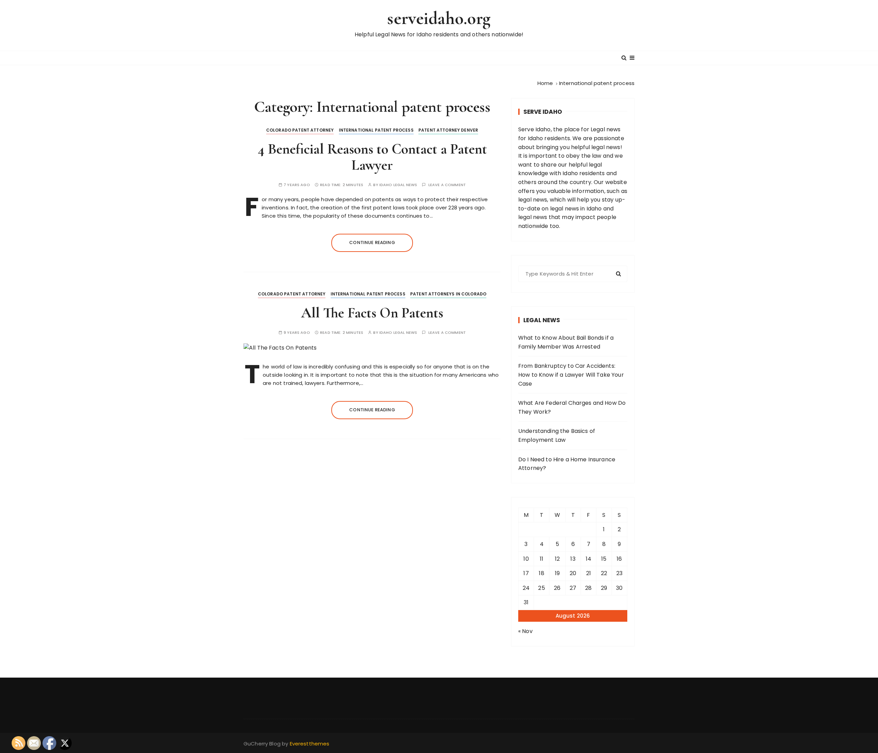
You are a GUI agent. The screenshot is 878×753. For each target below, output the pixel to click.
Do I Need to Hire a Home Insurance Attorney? (566, 464)
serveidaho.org (438, 18)
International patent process (376, 130)
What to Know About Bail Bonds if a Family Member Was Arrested (566, 342)
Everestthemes (310, 743)
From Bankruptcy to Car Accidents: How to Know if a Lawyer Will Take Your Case (571, 374)
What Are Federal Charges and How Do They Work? (572, 407)
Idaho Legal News (398, 185)
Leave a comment (447, 185)
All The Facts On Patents (372, 312)
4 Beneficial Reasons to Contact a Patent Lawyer (372, 156)
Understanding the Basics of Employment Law (556, 435)
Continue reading (372, 242)
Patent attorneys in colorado (448, 294)
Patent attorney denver (448, 130)
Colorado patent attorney (300, 130)
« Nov (525, 631)
